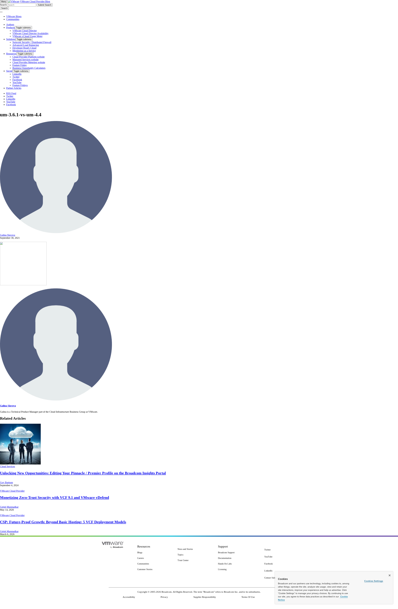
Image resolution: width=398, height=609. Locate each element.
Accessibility (129, 597)
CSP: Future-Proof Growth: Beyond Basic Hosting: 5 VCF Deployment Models (63, 522)
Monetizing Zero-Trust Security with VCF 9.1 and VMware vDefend (54, 497)
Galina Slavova (7, 235)
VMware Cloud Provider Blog (35, 1)
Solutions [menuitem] (10, 39)
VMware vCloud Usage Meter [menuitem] (27, 36)
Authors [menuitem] (10, 24)
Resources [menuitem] (11, 53)
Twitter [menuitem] (15, 77)
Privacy (164, 597)
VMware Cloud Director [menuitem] (24, 30)
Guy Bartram (6, 482)
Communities (12, 19)
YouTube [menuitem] (16, 82)
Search (3, 4)
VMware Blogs (13, 16)
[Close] (390, 575)
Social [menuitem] (9, 71)
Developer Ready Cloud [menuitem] (24, 48)
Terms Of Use (248, 597)
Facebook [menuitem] (17, 79)
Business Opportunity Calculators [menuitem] (28, 68)
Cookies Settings (373, 581)
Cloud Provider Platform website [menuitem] (28, 56)
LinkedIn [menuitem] (16, 74)
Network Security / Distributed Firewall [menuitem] (31, 42)
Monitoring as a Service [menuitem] (24, 50)
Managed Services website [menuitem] (25, 59)
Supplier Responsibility (204, 597)
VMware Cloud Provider (12, 491)
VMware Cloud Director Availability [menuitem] (30, 33)
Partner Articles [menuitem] (13, 88)
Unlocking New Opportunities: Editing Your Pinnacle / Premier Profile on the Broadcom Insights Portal (83, 473)
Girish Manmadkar (9, 507)
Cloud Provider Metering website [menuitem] (28, 62)
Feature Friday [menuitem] (19, 65)
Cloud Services (7, 466)
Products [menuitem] (10, 27)
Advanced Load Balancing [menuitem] (25, 45)
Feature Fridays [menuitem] (20, 85)
